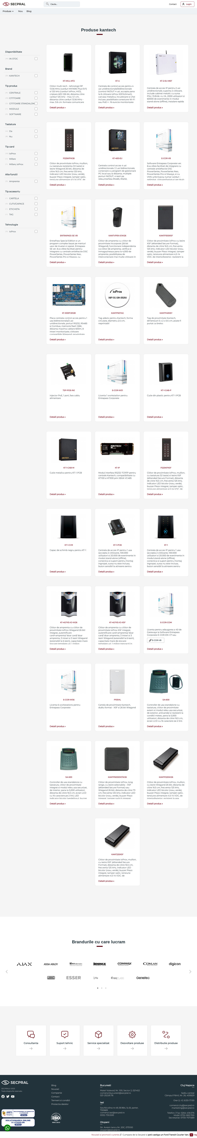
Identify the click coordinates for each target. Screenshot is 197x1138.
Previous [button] (6, 973)
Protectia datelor (59, 1104)
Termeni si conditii (60, 1100)
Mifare (12, 159)
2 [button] (102, 988)
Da (10, 131)
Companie (56, 1093)
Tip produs (11, 86)
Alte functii (11, 174)
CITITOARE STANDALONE (22, 103)
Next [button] (190, 973)
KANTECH (14, 75)
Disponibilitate (13, 51)
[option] (98, 971)
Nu (10, 136)
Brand (8, 68)
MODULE (14, 109)
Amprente (14, 181)
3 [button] (106, 988)
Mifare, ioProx (16, 164)
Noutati (55, 1089)
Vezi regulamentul (177, 1134)
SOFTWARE (15, 114)
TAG (11, 214)
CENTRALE (15, 93)
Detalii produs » (58, 107)
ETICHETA (14, 209)
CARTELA (14, 198)
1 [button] (97, 988)
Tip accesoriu (12, 191)
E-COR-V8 (156, 640)
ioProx (12, 153)
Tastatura (10, 124)
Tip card (9, 146)
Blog (53, 1085)
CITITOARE (15, 98)
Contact (173, 4)
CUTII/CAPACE (16, 203)
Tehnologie (11, 224)
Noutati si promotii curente (84, 1134)
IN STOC (13, 58)
